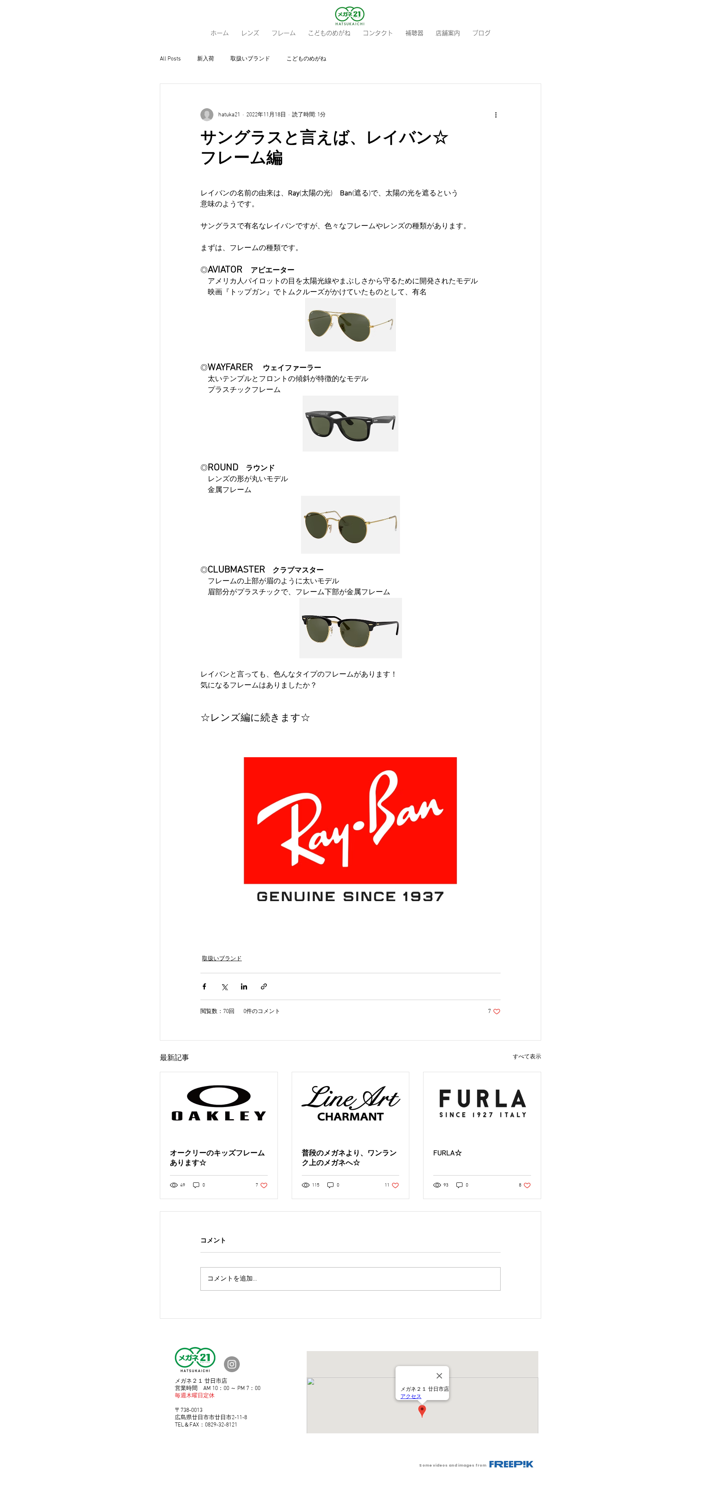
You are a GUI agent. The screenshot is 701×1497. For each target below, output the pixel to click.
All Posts (170, 59)
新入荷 (205, 59)
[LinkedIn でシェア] (244, 986)
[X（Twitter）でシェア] (224, 986)
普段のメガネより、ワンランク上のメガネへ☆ (349, 1158)
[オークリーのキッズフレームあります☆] (218, 1105)
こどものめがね (306, 59)
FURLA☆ (447, 1153)
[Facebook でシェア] (204, 986)
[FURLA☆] (482, 1105)
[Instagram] (232, 1364)
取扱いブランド (250, 59)
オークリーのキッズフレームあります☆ (217, 1158)
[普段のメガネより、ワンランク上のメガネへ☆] (350, 1105)
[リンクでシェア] (264, 986)
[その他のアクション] (496, 115)
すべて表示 (527, 1057)
